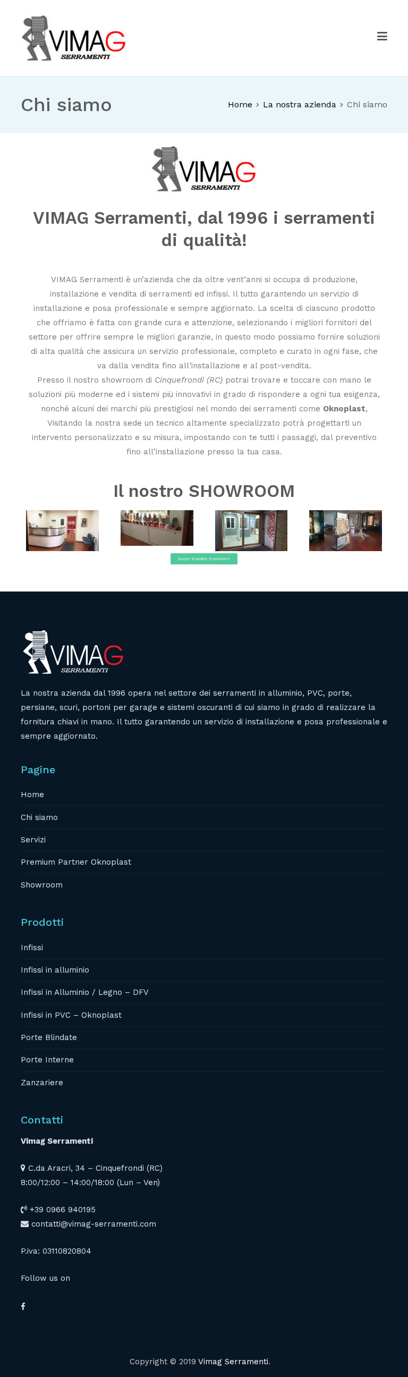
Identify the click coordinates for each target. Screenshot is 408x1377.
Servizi (33, 839)
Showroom (42, 885)
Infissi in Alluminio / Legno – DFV (85, 992)
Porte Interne (47, 1060)
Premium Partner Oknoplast (76, 862)
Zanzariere (42, 1082)
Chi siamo (39, 817)
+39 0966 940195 (63, 1209)
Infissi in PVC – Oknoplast (71, 1015)
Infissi (32, 947)
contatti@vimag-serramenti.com (93, 1224)
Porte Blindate (49, 1037)
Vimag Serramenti (233, 1361)
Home (32, 794)
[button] (204, 574)
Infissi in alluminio (55, 970)
